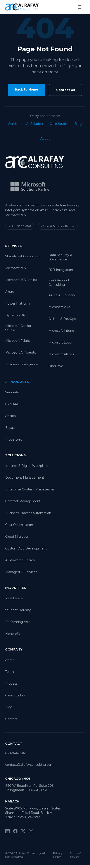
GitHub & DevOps (62, 319)
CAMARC (12, 404)
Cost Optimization (19, 525)
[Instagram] (31, 831)
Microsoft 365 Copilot (21, 280)
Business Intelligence (21, 364)
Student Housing (18, 610)
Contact (11, 719)
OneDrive (55, 366)
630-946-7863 (15, 753)
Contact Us (65, 90)
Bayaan (11, 428)
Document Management (24, 478)
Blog (78, 124)
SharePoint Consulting (22, 256)
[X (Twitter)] (23, 831)
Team (9, 672)
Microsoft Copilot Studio (18, 328)
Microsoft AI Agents (20, 352)
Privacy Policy (58, 854)
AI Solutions (35, 124)
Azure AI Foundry (61, 295)
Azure (9, 292)
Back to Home (26, 89)
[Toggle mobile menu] (79, 7)
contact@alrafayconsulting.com (29, 765)
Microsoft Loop (60, 342)
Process (11, 683)
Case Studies (59, 124)
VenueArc (12, 392)
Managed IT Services (21, 572)
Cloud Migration (17, 537)
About (45, 139)
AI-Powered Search (20, 560)
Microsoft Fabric (17, 341)
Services (14, 124)
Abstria (10, 416)
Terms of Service (75, 854)
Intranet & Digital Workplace (26, 466)
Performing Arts (17, 622)
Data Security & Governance (60, 257)
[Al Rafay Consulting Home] (22, 7)
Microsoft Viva (59, 307)
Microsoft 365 (15, 268)
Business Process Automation (28, 513)
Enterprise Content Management (31, 489)
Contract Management (22, 501)
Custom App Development (26, 548)
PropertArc (13, 439)
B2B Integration (60, 270)
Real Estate (14, 598)
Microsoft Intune (61, 331)
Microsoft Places (61, 354)
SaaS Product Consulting (58, 282)
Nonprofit (12, 634)
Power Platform (17, 303)
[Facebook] (15, 831)
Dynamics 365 (15, 315)
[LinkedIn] (7, 831)
